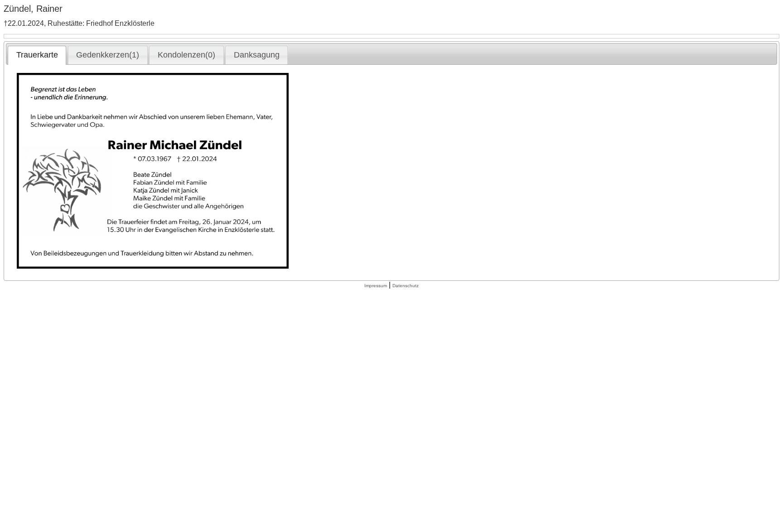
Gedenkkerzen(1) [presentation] (107, 54)
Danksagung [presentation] (257, 54)
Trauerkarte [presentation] (37, 54)
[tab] (37, 55)
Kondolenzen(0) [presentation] (186, 54)
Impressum (375, 285)
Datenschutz (405, 285)
